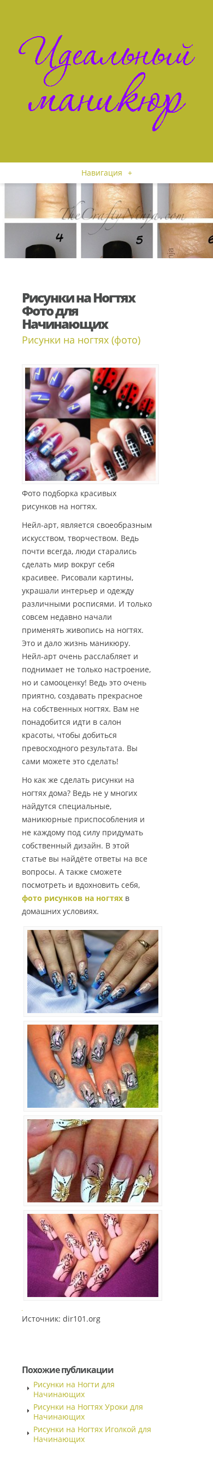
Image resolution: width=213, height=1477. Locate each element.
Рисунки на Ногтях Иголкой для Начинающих (92, 1434)
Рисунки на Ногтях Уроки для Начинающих (88, 1412)
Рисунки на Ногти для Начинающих (74, 1389)
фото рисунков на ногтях (72, 898)
